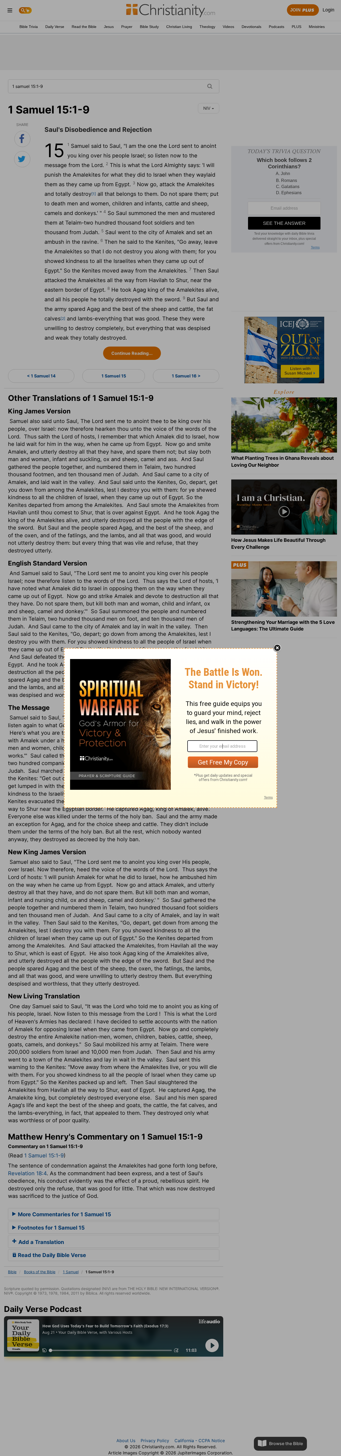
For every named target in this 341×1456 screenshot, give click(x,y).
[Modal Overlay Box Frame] (170, 728)
